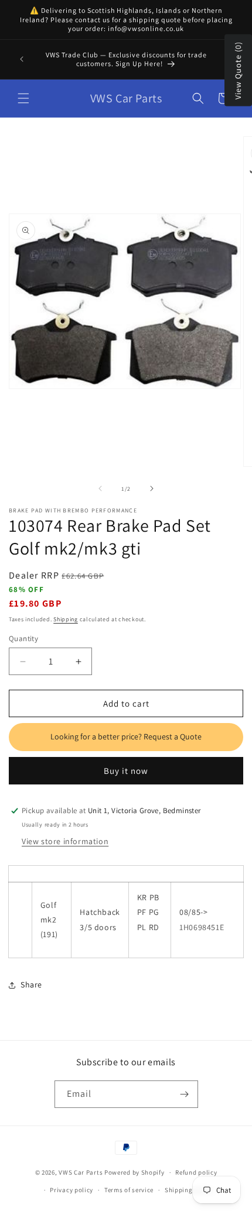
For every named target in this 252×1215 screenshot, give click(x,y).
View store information (65, 841)
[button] (23, 98)
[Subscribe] (184, 1094)
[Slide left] (100, 488)
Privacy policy (71, 1190)
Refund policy (196, 1172)
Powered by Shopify (134, 1172)
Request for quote (126, 737)
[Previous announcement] (22, 59)
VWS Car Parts (81, 1172)
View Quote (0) (238, 70)
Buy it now (126, 770)
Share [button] (31, 984)
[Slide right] (152, 488)
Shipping (65, 619)
